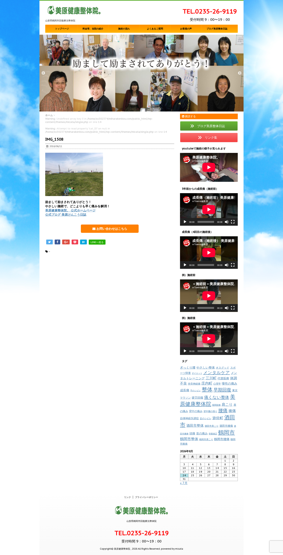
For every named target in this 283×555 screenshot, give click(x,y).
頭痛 (192, 433)
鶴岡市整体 (189, 439)
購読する (190, 116)
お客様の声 (186, 28)
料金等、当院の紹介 (93, 28)
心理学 (217, 383)
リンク (127, 497)
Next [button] (240, 73)
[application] (209, 209)
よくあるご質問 (155, 28)
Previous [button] (43, 73)
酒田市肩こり (212, 425)
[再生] (185, 222)
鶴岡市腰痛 (221, 439)
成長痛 (184, 390)
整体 (207, 389)
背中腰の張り (210, 411)
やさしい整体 (205, 367)
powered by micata (171, 548)
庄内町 (206, 383)
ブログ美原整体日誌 (217, 28)
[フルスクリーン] (233, 222)
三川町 (211, 378)
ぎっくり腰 (187, 367)
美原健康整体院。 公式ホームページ (70, 210)
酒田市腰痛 (226, 426)
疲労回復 (197, 397)
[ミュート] (227, 222)
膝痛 (232, 410)
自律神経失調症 (189, 418)
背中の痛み (196, 411)
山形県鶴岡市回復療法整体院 (141, 521)
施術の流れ (124, 28)
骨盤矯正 (213, 433)
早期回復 (222, 389)
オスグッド (222, 367)
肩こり (227, 404)
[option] (141, 73)
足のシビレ (205, 418)
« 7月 (184, 483)
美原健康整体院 (207, 400)
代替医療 (223, 378)
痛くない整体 (216, 397)
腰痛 (223, 410)
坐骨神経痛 (194, 383)
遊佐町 (217, 418)
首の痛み (202, 433)
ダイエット (197, 373)
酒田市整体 (195, 425)
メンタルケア (216, 372)
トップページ (62, 28)
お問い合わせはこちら (111, 229)
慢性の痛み (229, 383)
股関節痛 (216, 405)
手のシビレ (195, 390)
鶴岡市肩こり (206, 439)
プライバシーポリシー (146, 497)
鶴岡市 (226, 432)
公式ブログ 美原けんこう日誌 (65, 214)
